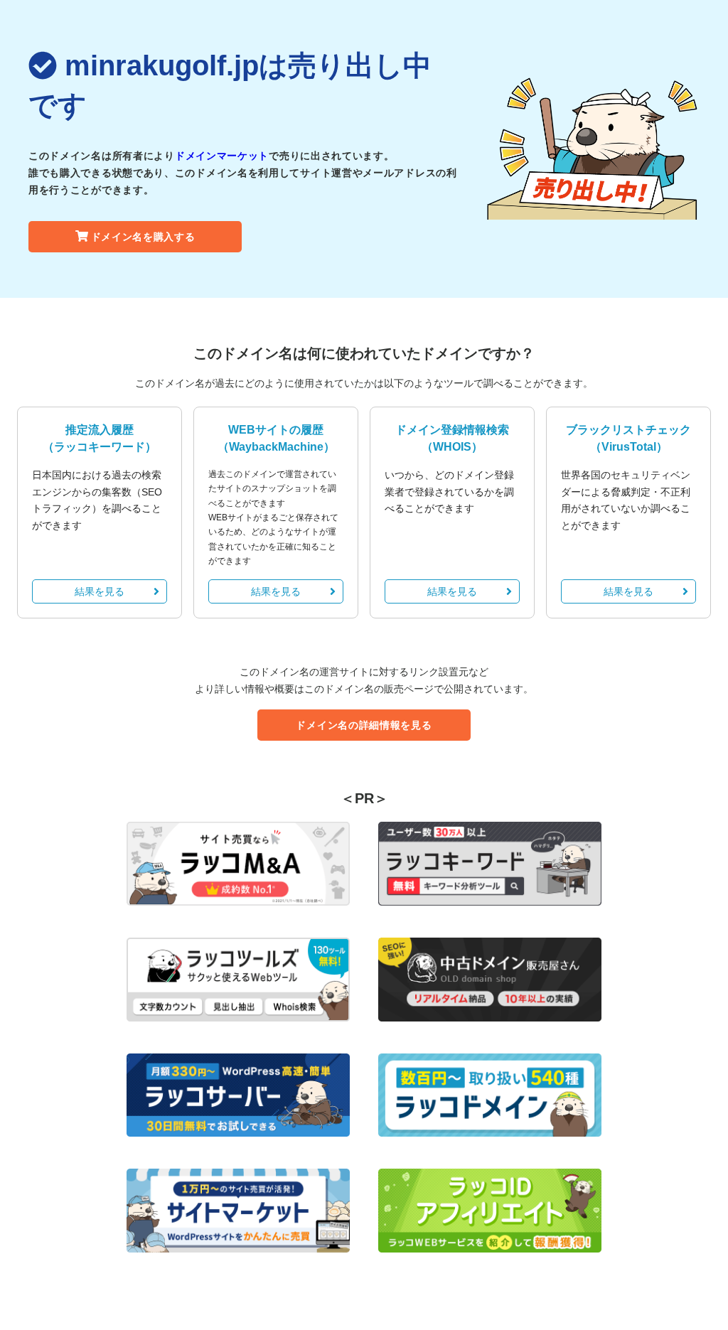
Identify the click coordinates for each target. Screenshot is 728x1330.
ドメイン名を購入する (143, 236)
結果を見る (99, 591)
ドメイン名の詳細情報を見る (364, 725)
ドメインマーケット (222, 155)
